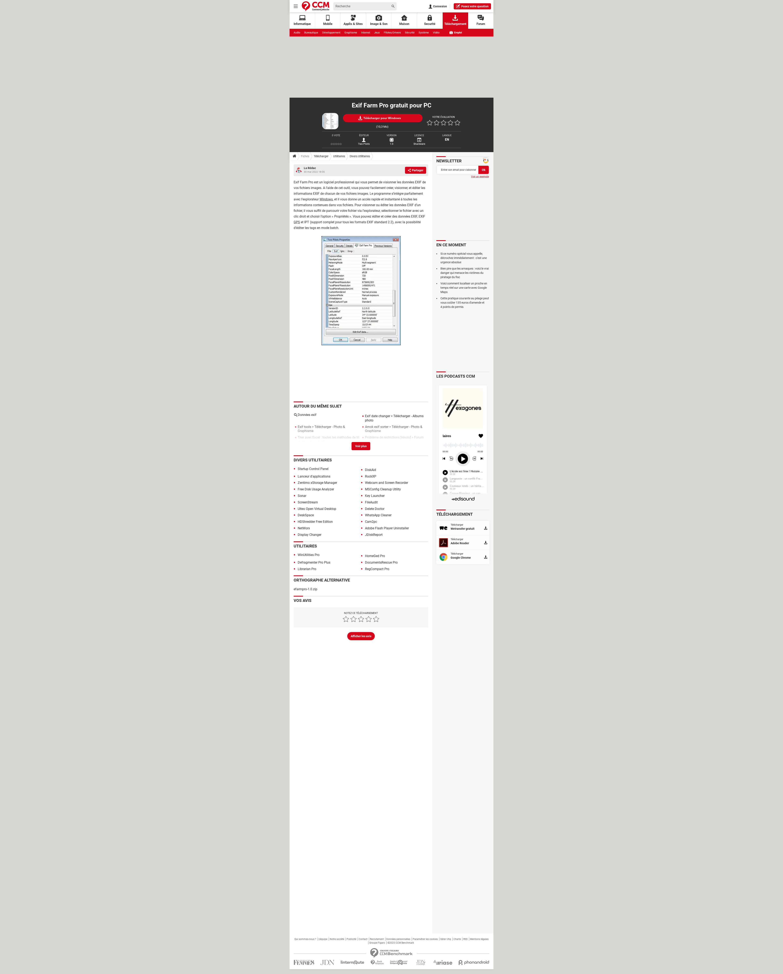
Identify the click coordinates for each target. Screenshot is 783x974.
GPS (297, 222)
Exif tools (304, 427)
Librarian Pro (307, 569)
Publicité (351, 939)
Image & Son (378, 24)
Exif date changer (377, 416)
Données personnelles (398, 939)
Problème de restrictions (382, 437)
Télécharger (321, 156)
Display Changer (309, 535)
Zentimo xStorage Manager (317, 483)
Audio (297, 32)
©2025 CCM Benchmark (400, 942)
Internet (365, 32)
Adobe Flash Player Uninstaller (387, 528)
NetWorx (304, 528)
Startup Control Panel (313, 469)
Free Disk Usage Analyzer (316, 489)
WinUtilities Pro (309, 555)
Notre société (337, 939)
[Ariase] (443, 962)
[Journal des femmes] (304, 962)
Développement (331, 32)
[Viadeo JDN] (420, 962)
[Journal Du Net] (327, 962)
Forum (481, 24)
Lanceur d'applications (314, 476)
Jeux (377, 32)
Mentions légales (479, 939)
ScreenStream (308, 502)
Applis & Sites (353, 24)
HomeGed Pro (375, 556)
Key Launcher (375, 496)
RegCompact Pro (377, 569)
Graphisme (350, 32)
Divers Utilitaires (360, 156)
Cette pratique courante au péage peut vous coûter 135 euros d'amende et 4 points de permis (464, 302)
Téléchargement (455, 24)
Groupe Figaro (377, 942)
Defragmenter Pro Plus (314, 562)
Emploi (457, 32)
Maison (404, 24)
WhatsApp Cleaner (378, 515)
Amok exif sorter (376, 427)
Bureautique (311, 32)
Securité (429, 24)
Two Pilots (364, 144)
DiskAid (370, 470)
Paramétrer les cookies (425, 939)
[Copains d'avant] (399, 962)
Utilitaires (339, 156)
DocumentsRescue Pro (381, 562)
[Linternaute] (352, 962)
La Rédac (310, 168)
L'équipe (323, 939)
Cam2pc (371, 522)
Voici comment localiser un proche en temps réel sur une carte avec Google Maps (463, 288)
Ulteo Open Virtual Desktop (317, 509)
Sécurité (410, 32)
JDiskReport (374, 535)
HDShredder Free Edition (315, 522)
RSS (465, 939)
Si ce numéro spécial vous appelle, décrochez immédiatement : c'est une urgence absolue (463, 258)
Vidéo (436, 32)
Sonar (302, 496)
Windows (326, 199)
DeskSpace (306, 515)
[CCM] (315, 6)
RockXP (370, 476)
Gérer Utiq (445, 939)
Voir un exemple (480, 176)
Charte (457, 939)
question (475, 6)
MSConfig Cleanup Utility (383, 489)
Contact (363, 939)
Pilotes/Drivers (392, 32)
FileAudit (371, 502)
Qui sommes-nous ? (305, 939)
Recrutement (377, 939)
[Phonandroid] (474, 962)
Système (424, 32)
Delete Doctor (374, 509)
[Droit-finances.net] (377, 962)
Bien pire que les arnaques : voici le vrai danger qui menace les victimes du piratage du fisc (464, 273)
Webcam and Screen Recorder (386, 483)
